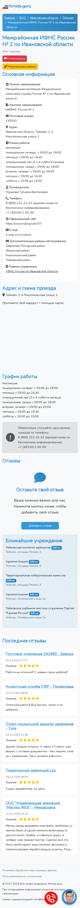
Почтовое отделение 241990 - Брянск (39, 653)
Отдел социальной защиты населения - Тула (40, 726)
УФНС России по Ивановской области (32, 271)
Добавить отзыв (40, 526)
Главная (9, 18)
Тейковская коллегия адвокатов (28, 547)
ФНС (22, 18)
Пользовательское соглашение (22, 876)
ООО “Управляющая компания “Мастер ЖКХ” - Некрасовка (33, 805)
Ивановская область (44, 18)
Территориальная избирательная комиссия (35, 575)
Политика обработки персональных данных (29, 870)
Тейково (68, 18)
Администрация (17, 561)
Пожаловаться (16, 58)
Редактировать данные (21, 66)
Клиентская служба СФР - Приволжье (40, 686)
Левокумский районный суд (31, 770)
